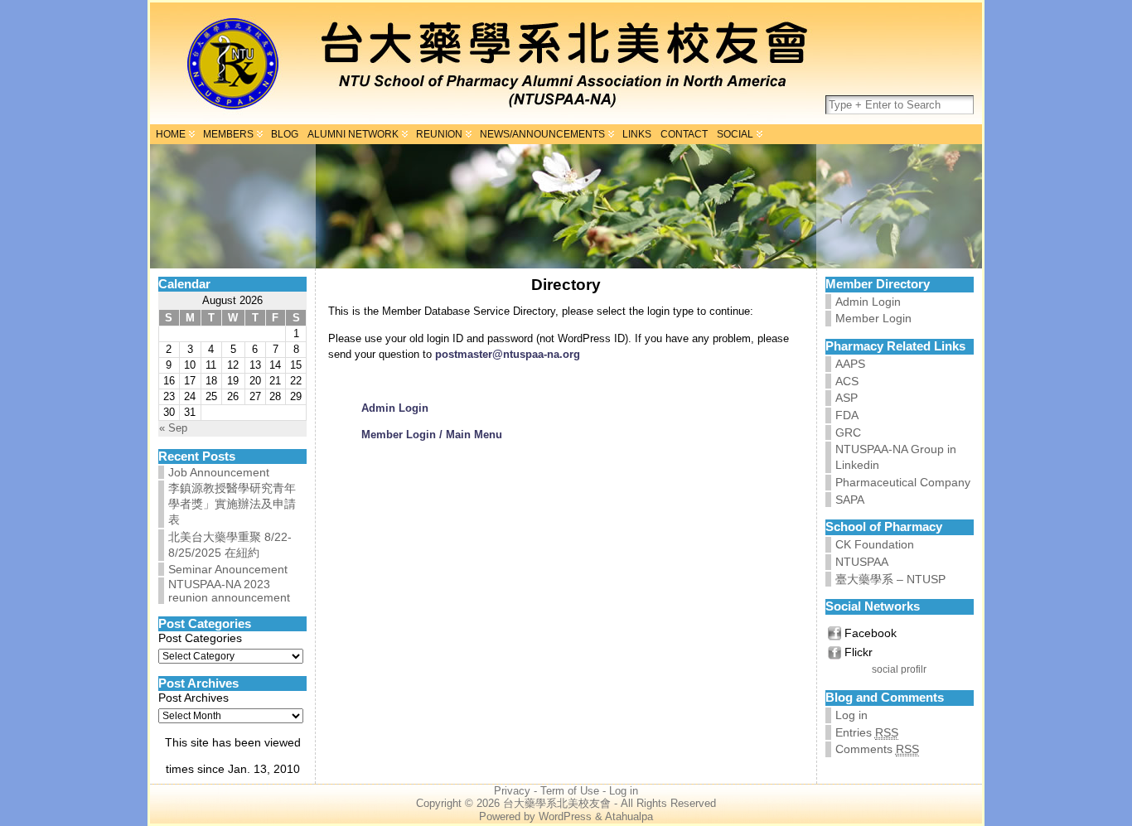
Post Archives (193, 697)
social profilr (899, 669)
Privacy (512, 791)
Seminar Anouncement (228, 569)
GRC (848, 432)
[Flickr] (834, 652)
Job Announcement (218, 472)
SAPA (849, 499)
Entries (866, 732)
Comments (877, 749)
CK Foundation (874, 544)
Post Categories (200, 638)
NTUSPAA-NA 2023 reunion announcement (229, 590)
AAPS (850, 363)
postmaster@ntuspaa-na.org (507, 354)
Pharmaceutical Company (902, 482)
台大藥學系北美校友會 (557, 803)
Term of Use (569, 791)
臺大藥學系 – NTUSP (890, 579)
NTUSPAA (861, 561)
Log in (851, 715)
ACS (847, 381)
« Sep (173, 428)
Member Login (873, 318)
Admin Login (394, 408)
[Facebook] (834, 633)
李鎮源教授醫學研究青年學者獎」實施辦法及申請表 (232, 503)
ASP (846, 397)
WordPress (565, 817)
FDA (847, 415)
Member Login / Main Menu (431, 434)
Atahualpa (629, 817)
